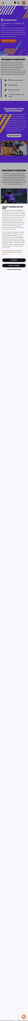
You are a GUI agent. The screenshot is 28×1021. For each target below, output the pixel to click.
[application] (24, 1017)
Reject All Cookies (14, 265)
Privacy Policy (8, 252)
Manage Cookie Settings (14, 269)
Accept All (14, 260)
